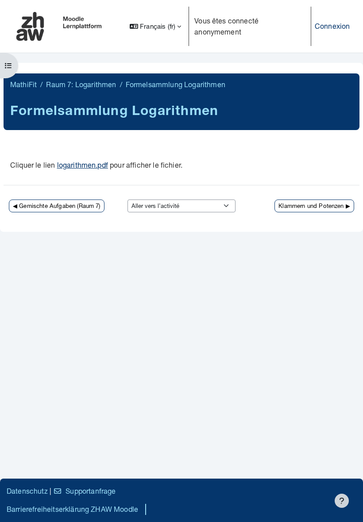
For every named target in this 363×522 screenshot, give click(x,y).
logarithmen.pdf (82, 165)
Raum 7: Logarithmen (81, 84)
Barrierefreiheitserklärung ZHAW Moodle (72, 509)
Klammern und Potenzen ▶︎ (314, 205)
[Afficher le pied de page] (342, 501)
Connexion (332, 26)
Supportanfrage (91, 491)
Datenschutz (27, 491)
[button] (155, 26)
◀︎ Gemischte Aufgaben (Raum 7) (56, 205)
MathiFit (23, 84)
